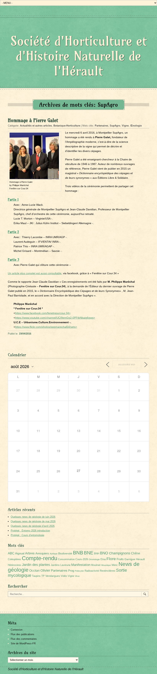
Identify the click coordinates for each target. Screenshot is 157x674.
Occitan (34, 570)
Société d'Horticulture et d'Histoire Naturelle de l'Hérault (78, 56)
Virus (77, 576)
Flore (111, 558)
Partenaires (101, 125)
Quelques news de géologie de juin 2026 (33, 516)
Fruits (120, 559)
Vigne (125, 125)
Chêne (135, 553)
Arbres (30, 553)
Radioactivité (92, 571)
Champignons (119, 553)
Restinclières (107, 570)
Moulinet (96, 565)
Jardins (55, 564)
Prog (71, 570)
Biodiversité (65, 553)
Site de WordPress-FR (23, 643)
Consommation (66, 559)
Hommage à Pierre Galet (33, 120)
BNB (78, 552)
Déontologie (94, 559)
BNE (88, 552)
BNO (104, 553)
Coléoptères (14, 559)
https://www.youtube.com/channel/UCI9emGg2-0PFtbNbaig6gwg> (55, 317)
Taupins (36, 576)
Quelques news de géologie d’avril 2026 (33, 526)
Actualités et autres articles (36, 125)
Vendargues (52, 575)
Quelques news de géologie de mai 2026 (33, 521)
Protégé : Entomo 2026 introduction (30, 530)
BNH (96, 553)
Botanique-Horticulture (66, 125)
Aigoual (19, 553)
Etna (103, 559)
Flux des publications (22, 634)
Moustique (106, 565)
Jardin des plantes (36, 565)
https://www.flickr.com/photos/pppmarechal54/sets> (46, 326)
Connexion (16, 629)
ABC (11, 553)
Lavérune (65, 565)
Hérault (140, 559)
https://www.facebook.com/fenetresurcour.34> (42, 313)
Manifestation (80, 565)
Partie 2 (13, 232)
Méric (115, 565)
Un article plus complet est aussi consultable (34, 273)
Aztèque (53, 553)
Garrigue (129, 559)
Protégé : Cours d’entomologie (27, 535)
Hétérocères (14, 565)
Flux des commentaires (24, 638)
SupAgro (115, 125)
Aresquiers (42, 553)
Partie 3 (13, 260)
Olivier (45, 570)
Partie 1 (13, 199)
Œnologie (136, 125)
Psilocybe (79, 571)
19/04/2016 (25, 333)
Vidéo (64, 576)
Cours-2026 (81, 559)
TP (43, 576)
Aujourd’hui (126, 364)
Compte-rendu (39, 558)
